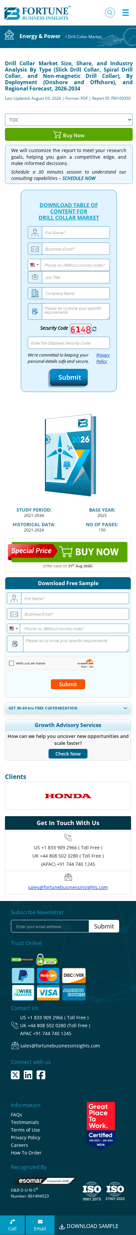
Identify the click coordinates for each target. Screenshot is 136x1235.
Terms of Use (25, 1130)
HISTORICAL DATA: (34, 524)
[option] (68, 795)
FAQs (16, 1114)
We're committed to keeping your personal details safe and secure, (69, 358)
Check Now (68, 754)
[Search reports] (110, 13)
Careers (19, 1145)
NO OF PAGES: (102, 524)
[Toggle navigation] (125, 13)
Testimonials (25, 1122)
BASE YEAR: (102, 510)
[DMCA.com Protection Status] (23, 957)
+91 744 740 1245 (52, 1033)
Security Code (54, 328)
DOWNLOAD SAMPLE (92, 1226)
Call (12, 1228)
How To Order (26, 1153)
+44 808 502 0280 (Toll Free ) (59, 1025)
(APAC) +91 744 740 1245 (68, 864)
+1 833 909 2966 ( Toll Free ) (71, 847)
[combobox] (34, 265)
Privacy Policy (103, 358)
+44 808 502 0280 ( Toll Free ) (72, 856)
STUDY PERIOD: (34, 510)
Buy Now (73, 135)
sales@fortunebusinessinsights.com (68, 887)
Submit (68, 377)
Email (40, 1228)
